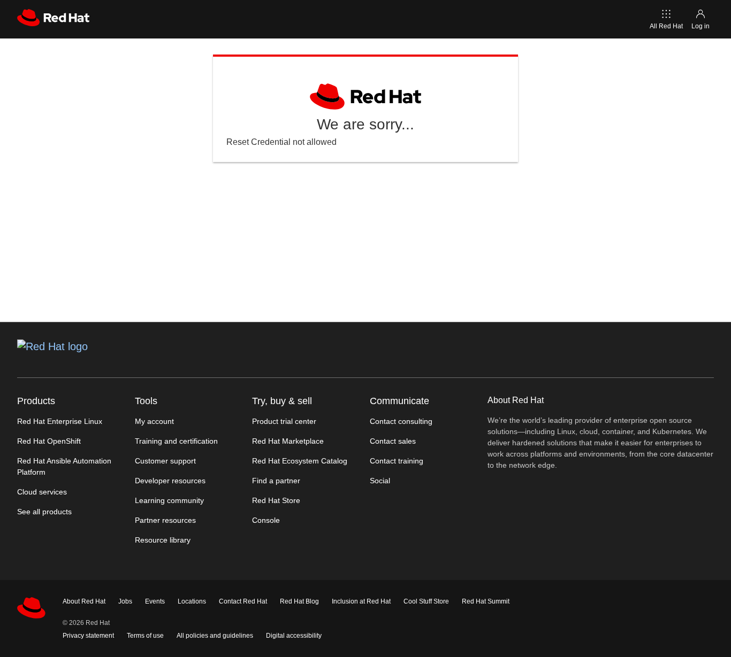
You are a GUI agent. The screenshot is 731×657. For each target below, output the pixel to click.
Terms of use (145, 635)
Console (266, 520)
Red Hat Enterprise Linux (59, 421)
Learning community (169, 500)
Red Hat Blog (299, 601)
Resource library (163, 540)
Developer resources (170, 480)
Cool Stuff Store (426, 601)
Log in (700, 26)
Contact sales (393, 441)
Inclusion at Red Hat (361, 601)
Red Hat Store (276, 500)
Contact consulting (401, 421)
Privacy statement (88, 635)
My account (154, 421)
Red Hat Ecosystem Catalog (299, 461)
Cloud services (42, 492)
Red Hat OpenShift (49, 441)
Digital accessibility (294, 635)
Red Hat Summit (485, 601)
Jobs (125, 601)
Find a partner (276, 480)
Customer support (165, 461)
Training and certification (176, 441)
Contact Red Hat (243, 601)
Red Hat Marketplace (288, 441)
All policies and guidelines (215, 635)
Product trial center (284, 421)
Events (155, 601)
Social (380, 480)
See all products (44, 511)
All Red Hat (666, 26)
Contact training (396, 461)
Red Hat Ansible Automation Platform (64, 466)
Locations (192, 601)
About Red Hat (84, 601)
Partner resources (165, 520)
